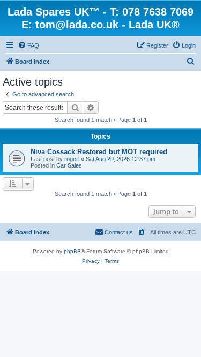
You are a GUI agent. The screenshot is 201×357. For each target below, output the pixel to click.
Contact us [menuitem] (119, 232)
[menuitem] (28, 45)
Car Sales (69, 165)
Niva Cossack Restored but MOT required (99, 152)
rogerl (71, 159)
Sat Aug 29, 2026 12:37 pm (120, 159)
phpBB (72, 251)
